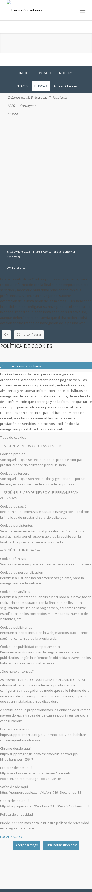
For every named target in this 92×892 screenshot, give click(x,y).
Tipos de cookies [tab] (13, 437)
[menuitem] (82, 10)
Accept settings (27, 845)
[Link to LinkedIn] (81, 262)
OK (6, 334)
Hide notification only (61, 845)
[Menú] (82, 10)
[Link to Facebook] (66, 262)
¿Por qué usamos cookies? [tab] (20, 366)
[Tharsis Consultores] (38, 10)
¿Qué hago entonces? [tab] (17, 671)
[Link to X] (73, 262)
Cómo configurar (29, 334)
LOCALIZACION (11, 836)
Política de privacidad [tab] (16, 814)
